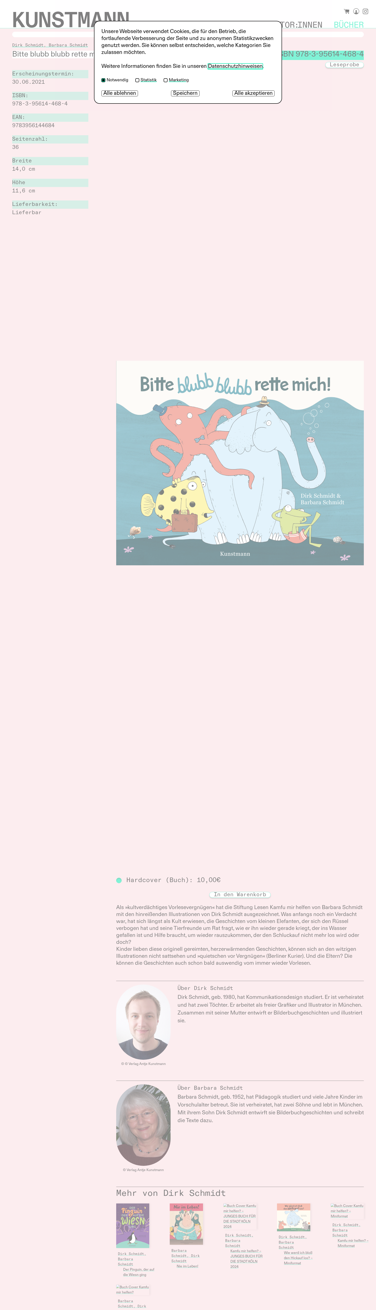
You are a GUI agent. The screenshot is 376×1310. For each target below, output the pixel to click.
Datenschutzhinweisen (235, 66)
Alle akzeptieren (253, 93)
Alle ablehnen (119, 93)
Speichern (185, 93)
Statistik (149, 80)
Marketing (179, 80)
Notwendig (117, 80)
